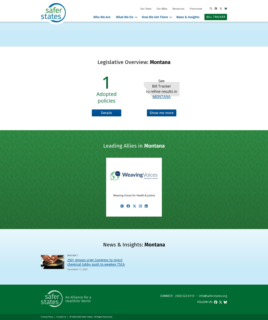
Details (106, 112)
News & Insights (187, 17)
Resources (178, 8)
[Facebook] (216, 8)
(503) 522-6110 (184, 296)
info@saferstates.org (213, 296)
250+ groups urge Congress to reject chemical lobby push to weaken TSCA (96, 262)
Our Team (145, 8)
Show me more (162, 112)
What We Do (124, 17)
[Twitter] (221, 8)
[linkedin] (146, 206)
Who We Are (101, 17)
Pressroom (196, 8)
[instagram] (140, 206)
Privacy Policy (47, 316)
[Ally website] (122, 206)
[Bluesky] (226, 8)
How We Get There (155, 17)
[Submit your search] (211, 8)
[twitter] (134, 206)
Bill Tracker (215, 17)
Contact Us (61, 316)
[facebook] (128, 206)
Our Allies (162, 8)
